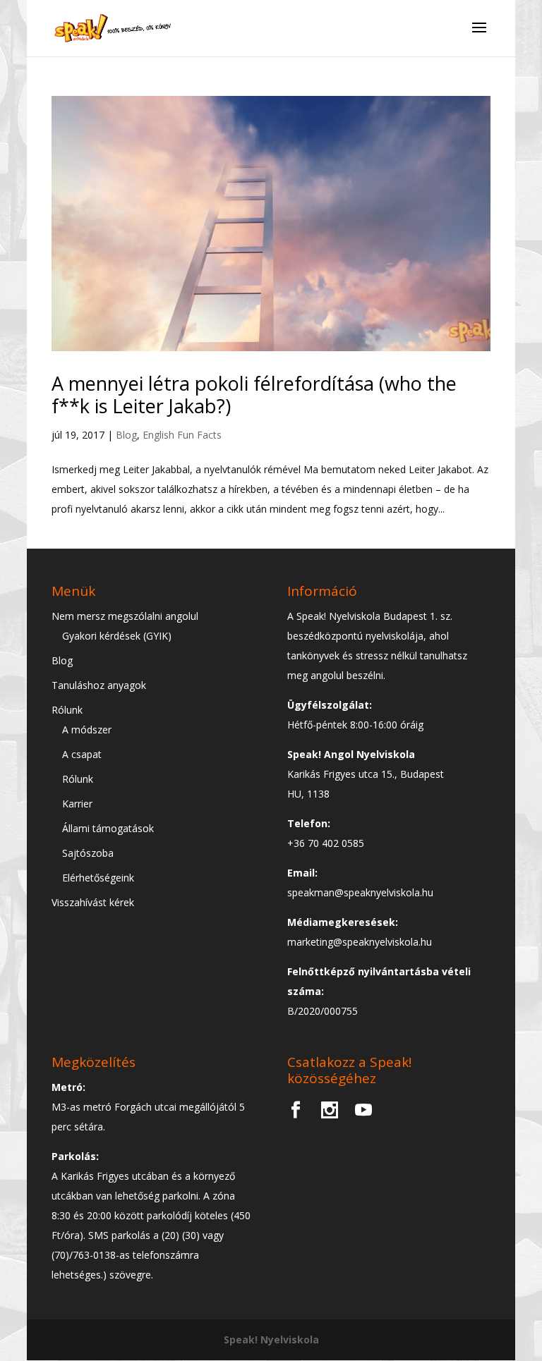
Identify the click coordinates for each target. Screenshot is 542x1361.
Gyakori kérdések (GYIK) (116, 635)
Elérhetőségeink (98, 877)
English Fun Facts (182, 434)
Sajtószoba (88, 853)
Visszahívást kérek (93, 902)
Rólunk (67, 709)
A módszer (87, 729)
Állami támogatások (108, 828)
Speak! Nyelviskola (271, 1339)
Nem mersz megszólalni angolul (125, 616)
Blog (126, 434)
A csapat (82, 754)
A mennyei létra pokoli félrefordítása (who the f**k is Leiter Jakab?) (254, 394)
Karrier (77, 803)
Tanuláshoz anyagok (99, 685)
